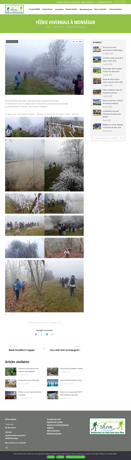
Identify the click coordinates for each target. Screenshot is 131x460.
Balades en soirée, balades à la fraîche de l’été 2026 (113, 126)
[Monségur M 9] (24, 248)
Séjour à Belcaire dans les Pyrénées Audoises (112, 91)
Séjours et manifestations (58, 425)
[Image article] (10, 372)
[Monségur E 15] (64, 286)
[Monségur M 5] (24, 127)
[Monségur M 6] (64, 127)
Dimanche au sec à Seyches (28, 380)
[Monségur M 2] (64, 165)
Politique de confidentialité (75, 457)
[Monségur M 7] (24, 203)
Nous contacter (87, 2)
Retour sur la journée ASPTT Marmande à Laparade (71, 393)
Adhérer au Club (105, 2)
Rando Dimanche (12, 41)
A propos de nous (54, 419)
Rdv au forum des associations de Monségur (113, 48)
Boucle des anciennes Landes (71, 368)
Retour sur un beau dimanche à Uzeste (29, 393)
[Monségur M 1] (64, 225)
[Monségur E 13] (24, 165)
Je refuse (60, 457)
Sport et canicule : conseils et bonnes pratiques (113, 102)
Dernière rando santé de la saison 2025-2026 (113, 59)
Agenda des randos (55, 422)
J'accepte (51, 457)
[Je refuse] (128, 456)
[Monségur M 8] (64, 203)
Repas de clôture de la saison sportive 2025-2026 (113, 80)
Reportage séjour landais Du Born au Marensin (112, 70)
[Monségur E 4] (24, 286)
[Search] (123, 2)
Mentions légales (54, 433)
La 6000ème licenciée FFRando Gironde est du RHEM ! (112, 114)
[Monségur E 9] (24, 225)
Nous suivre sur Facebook (69, 2)
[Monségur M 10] (64, 248)
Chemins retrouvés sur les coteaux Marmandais (28, 369)
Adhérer (50, 428)
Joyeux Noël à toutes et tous (71, 380)
